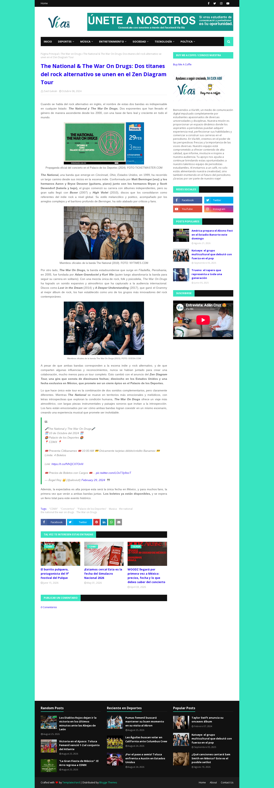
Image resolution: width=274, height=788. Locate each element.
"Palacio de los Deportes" (92, 508)
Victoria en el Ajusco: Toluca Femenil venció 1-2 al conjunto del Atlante (79, 745)
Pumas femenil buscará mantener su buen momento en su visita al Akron (144, 721)
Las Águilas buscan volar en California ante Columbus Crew (146, 739)
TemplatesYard (71, 782)
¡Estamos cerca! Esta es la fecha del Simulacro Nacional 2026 (103, 573)
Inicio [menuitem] (48, 41)
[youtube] (227, 3)
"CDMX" (53, 508)
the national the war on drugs (57, 512)
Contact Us (227, 782)
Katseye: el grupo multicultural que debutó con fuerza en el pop (212, 254)
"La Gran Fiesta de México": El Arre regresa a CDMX (78, 763)
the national (126, 508)
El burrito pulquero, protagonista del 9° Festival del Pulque (55, 573)
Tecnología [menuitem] (163, 41)
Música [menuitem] (85, 41)
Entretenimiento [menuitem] (111, 41)
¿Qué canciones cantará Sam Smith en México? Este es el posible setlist (211, 758)
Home (44, 3)
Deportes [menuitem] (65, 41)
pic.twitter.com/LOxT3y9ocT (113, 472)
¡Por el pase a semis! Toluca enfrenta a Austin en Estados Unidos (145, 758)
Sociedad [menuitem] (139, 41)
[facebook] (208, 3)
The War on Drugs (71, 54)
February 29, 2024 (93, 480)
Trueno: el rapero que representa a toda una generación (207, 274)
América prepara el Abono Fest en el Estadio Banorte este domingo (212, 234)
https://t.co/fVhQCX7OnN (67, 464)
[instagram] (221, 3)
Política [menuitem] (187, 41)
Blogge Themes (108, 782)
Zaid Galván (50, 91)
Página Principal (50, 54)
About (213, 782)
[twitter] (214, 3)
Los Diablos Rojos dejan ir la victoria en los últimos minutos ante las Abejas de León (77, 723)
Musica (113, 508)
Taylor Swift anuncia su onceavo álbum (207, 719)
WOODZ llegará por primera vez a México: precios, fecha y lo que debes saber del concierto (146, 575)
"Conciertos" (67, 508)
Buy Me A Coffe (182, 64)
